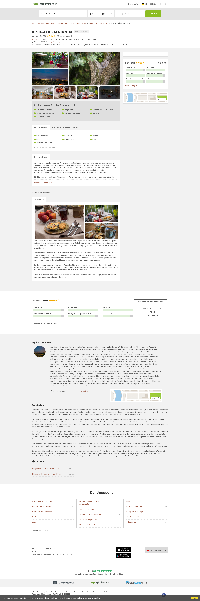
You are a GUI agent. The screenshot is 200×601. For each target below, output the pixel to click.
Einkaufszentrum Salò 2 (42, 506)
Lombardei (62, 23)
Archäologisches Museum (90, 514)
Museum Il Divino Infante (90, 525)
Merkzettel (134, 4)
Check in (95, 14)
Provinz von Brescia (78, 23)
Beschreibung (40, 127)
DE (146, 4)
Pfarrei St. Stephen (134, 506)
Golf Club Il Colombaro (42, 512)
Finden (152, 14)
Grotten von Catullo (135, 517)
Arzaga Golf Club (86, 509)
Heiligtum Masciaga (134, 512)
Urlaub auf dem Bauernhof (43, 23)
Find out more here (29, 598)
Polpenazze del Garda (98, 23)
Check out (108, 14)
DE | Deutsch (155, 550)
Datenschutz (92, 592)
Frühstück (39, 200)
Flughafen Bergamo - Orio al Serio (47, 474)
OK (195, 598)
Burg (34, 522)
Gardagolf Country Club (42, 501)
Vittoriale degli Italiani (88, 519)
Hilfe (154, 4)
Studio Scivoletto (48, 594)
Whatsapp (57, 42)
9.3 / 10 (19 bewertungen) (52, 36)
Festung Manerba (39, 517)
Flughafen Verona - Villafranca (45, 469)
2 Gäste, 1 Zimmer (131, 14)
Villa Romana (132, 522)
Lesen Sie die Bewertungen (45, 324)
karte (34, 39)
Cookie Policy (105, 592)
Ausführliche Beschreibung (65, 127)
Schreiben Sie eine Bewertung (150, 301)
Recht (84, 592)
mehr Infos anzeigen (43, 183)
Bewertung (130, 85)
